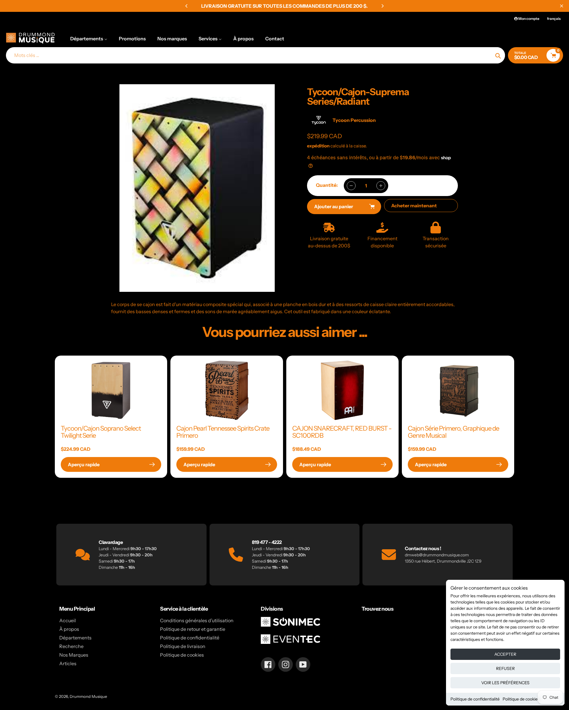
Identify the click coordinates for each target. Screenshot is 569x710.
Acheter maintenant (414, 205)
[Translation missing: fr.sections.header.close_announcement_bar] (562, 6)
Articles (67, 663)
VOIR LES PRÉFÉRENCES (505, 682)
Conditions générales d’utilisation (197, 620)
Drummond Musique (88, 696)
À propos (69, 629)
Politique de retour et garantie (192, 629)
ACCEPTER (505, 654)
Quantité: (327, 185)
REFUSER (505, 668)
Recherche (71, 646)
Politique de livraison (182, 646)
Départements (75, 638)
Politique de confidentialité (475, 699)
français (554, 18)
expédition (318, 146)
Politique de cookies (521, 699)
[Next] (382, 6)
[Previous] (187, 6)
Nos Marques (73, 655)
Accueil (67, 620)
